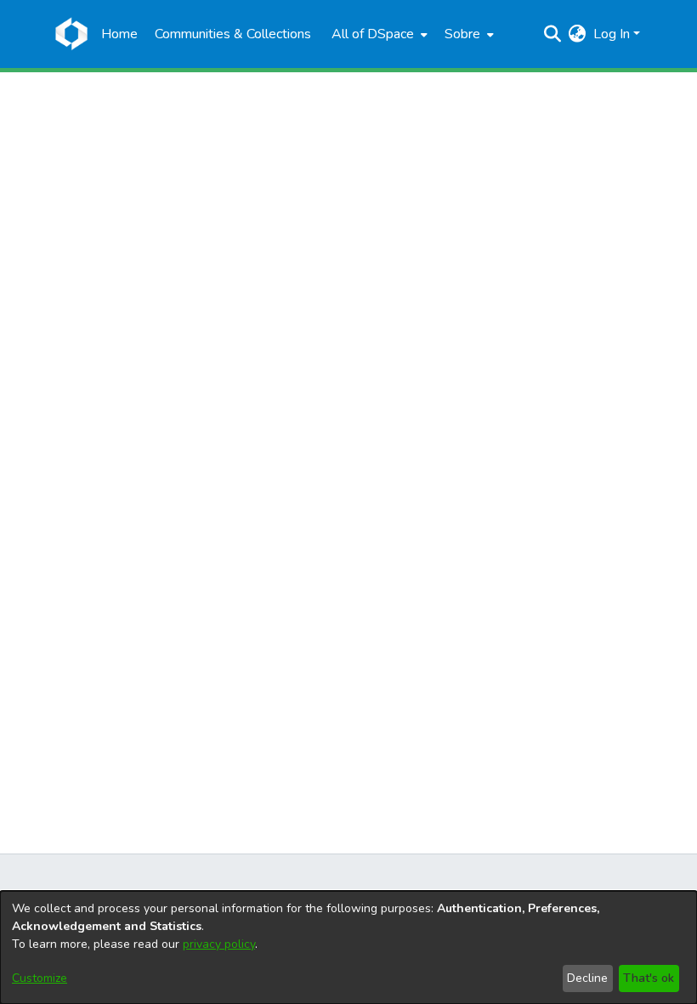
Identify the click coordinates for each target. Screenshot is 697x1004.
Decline (587, 978)
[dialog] (348, 947)
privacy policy (219, 944)
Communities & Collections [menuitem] (233, 34)
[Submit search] (553, 34)
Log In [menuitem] (611, 34)
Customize (39, 978)
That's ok (648, 978)
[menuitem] (378, 34)
